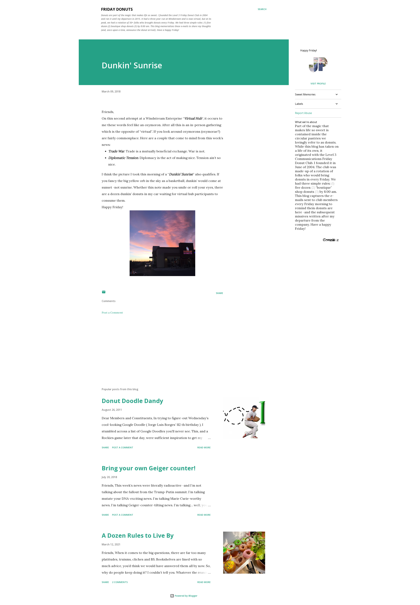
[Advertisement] (157, 347)
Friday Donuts (117, 9)
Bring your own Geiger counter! (148, 468)
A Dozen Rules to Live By (138, 535)
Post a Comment (112, 312)
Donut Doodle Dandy (132, 401)
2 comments (120, 582)
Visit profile (318, 83)
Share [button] (219, 293)
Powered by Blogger (185, 595)
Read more (204, 447)
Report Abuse (303, 113)
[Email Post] (104, 293)
